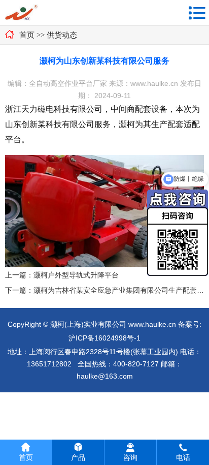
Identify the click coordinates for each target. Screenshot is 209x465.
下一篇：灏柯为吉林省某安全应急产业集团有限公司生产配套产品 (104, 290)
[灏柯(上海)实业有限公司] (22, 13)
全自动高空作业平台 (61, 83)
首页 (26, 34)
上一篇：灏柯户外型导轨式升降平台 (62, 275)
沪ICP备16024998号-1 (104, 338)
